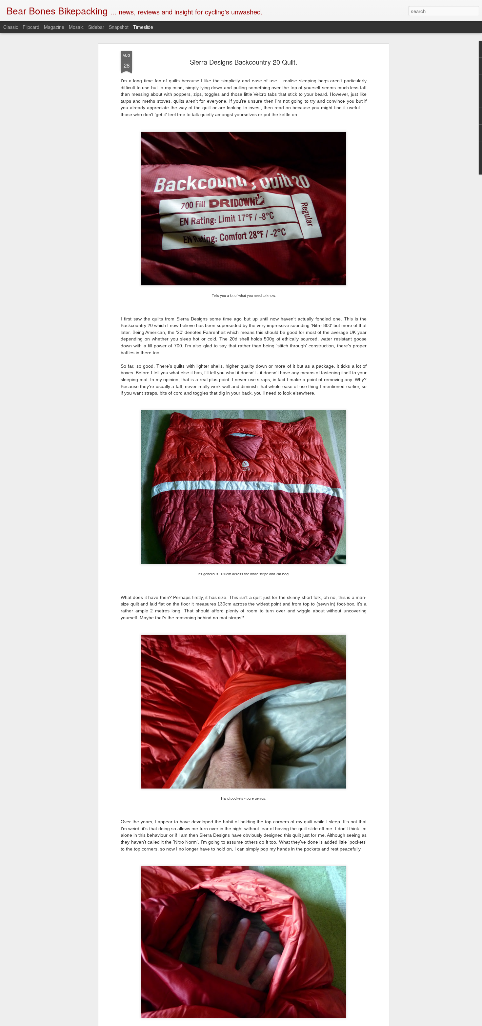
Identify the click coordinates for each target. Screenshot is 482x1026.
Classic (10, 27)
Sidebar (96, 27)
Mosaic (76, 27)
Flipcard (31, 27)
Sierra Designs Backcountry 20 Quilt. (243, 62)
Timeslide (143, 27)
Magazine (54, 27)
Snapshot (119, 27)
